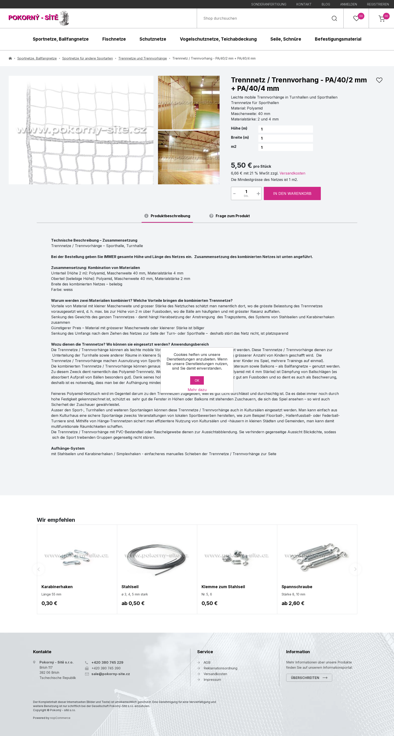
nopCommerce (60, 718)
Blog (326, 4)
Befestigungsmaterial (338, 39)
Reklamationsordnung (220, 668)
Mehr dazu (197, 389)
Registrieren (378, 4)
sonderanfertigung (268, 4)
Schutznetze (153, 39)
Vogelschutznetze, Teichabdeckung (218, 39)
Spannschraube (297, 587)
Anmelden (348, 4)
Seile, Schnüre (285, 39)
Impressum (212, 679)
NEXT (355, 569)
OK (197, 380)
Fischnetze (114, 39)
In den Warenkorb (292, 193)
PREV (38, 569)
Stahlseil (130, 587)
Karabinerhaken (57, 587)
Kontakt (304, 4)
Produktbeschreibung (170, 216)
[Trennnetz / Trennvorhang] (81, 130)
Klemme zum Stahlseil (223, 587)
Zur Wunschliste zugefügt (379, 80)
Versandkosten (292, 173)
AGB (207, 662)
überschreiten (305, 678)
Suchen (334, 18)
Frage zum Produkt (233, 216)
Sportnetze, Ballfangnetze (61, 39)
